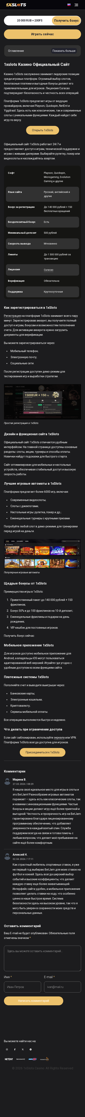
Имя (8, 977)
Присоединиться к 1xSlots (43, 752)
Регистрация (12, 315)
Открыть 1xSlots (42, 130)
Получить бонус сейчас (19, 635)
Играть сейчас (42, 34)
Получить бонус (66, 20)
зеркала (59, 737)
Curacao (48, 270)
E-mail (49, 977)
